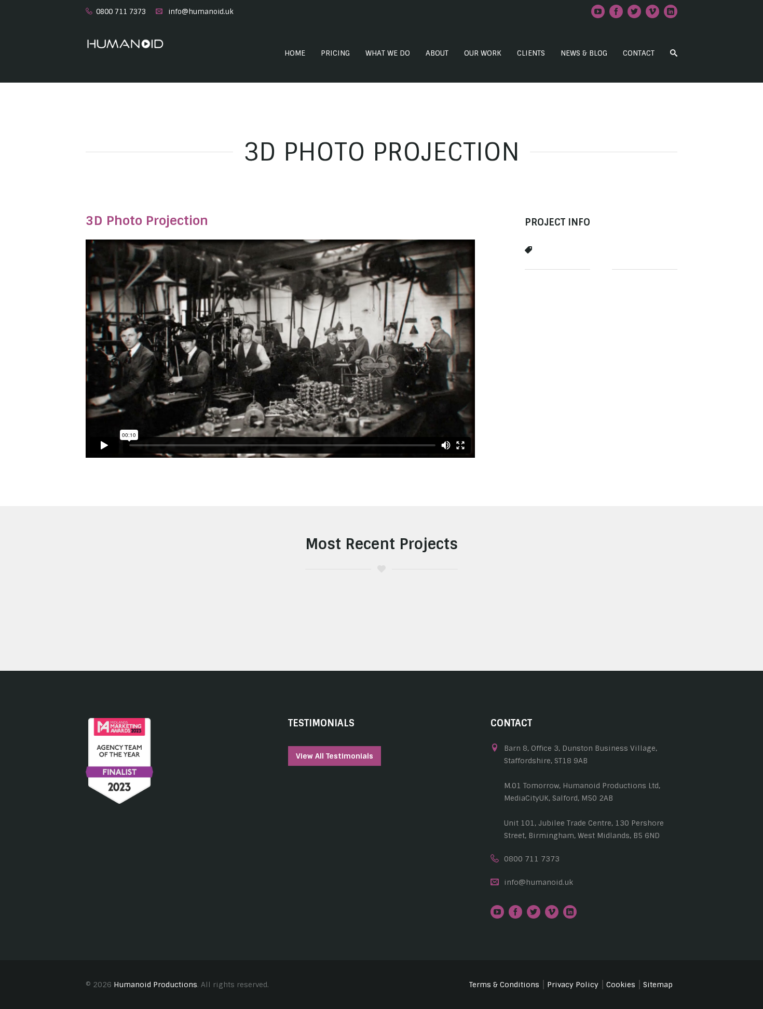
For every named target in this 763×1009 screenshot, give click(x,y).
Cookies (620, 984)
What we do (387, 53)
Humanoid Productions (155, 984)
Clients (531, 53)
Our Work (482, 53)
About (437, 53)
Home (294, 53)
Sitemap (658, 984)
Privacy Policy (572, 984)
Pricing (335, 53)
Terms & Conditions (504, 984)
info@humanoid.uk (201, 11)
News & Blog (584, 53)
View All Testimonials (334, 756)
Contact (639, 53)
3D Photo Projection (147, 221)
